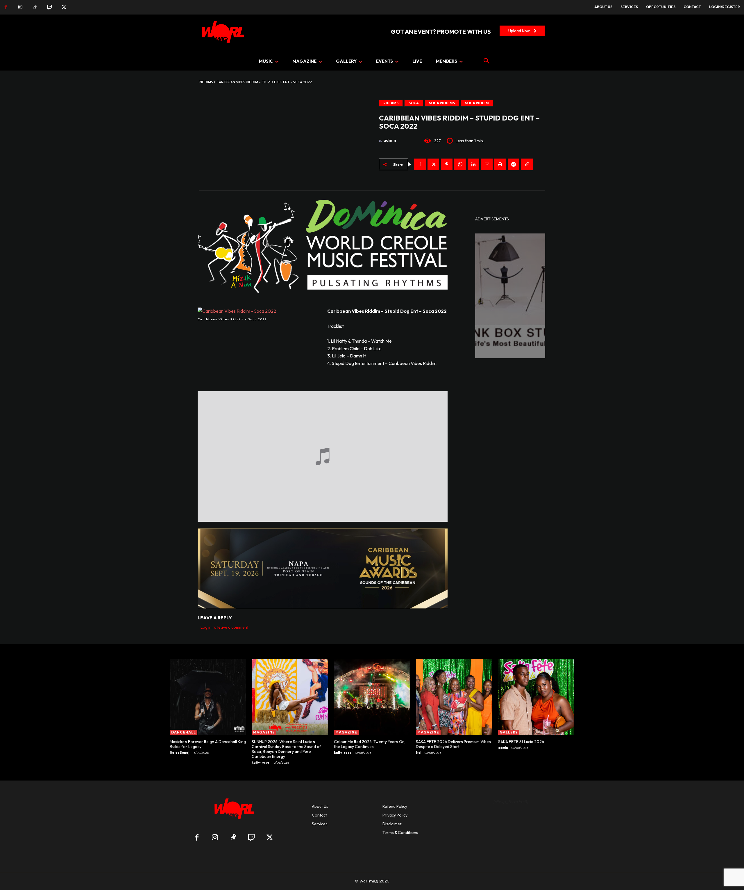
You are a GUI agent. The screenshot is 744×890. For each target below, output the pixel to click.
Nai (418, 753)
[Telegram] (513, 164)
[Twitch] (49, 7)
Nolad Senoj (179, 753)
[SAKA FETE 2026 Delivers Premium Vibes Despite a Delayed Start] (454, 697)
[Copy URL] (527, 164)
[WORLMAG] (233, 810)
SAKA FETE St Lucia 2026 (521, 741)
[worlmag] (222, 33)
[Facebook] (6, 7)
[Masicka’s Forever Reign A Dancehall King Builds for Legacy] (208, 697)
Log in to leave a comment (224, 627)
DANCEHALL (183, 732)
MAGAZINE (264, 732)
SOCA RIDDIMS (442, 103)
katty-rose (260, 762)
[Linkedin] (473, 164)
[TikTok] (35, 7)
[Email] (487, 164)
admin (389, 140)
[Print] (500, 164)
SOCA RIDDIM (477, 103)
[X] (64, 7)
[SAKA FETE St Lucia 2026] (536, 697)
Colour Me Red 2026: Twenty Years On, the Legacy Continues (369, 744)
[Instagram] (20, 7)
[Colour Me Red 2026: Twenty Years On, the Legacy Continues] (372, 697)
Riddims (206, 82)
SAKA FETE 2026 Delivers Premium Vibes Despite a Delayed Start (453, 744)
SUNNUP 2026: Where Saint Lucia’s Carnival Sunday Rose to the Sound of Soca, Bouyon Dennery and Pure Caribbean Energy (286, 749)
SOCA (414, 103)
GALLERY (509, 732)
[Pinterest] (447, 164)
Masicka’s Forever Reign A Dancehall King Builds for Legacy (208, 744)
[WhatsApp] (460, 164)
